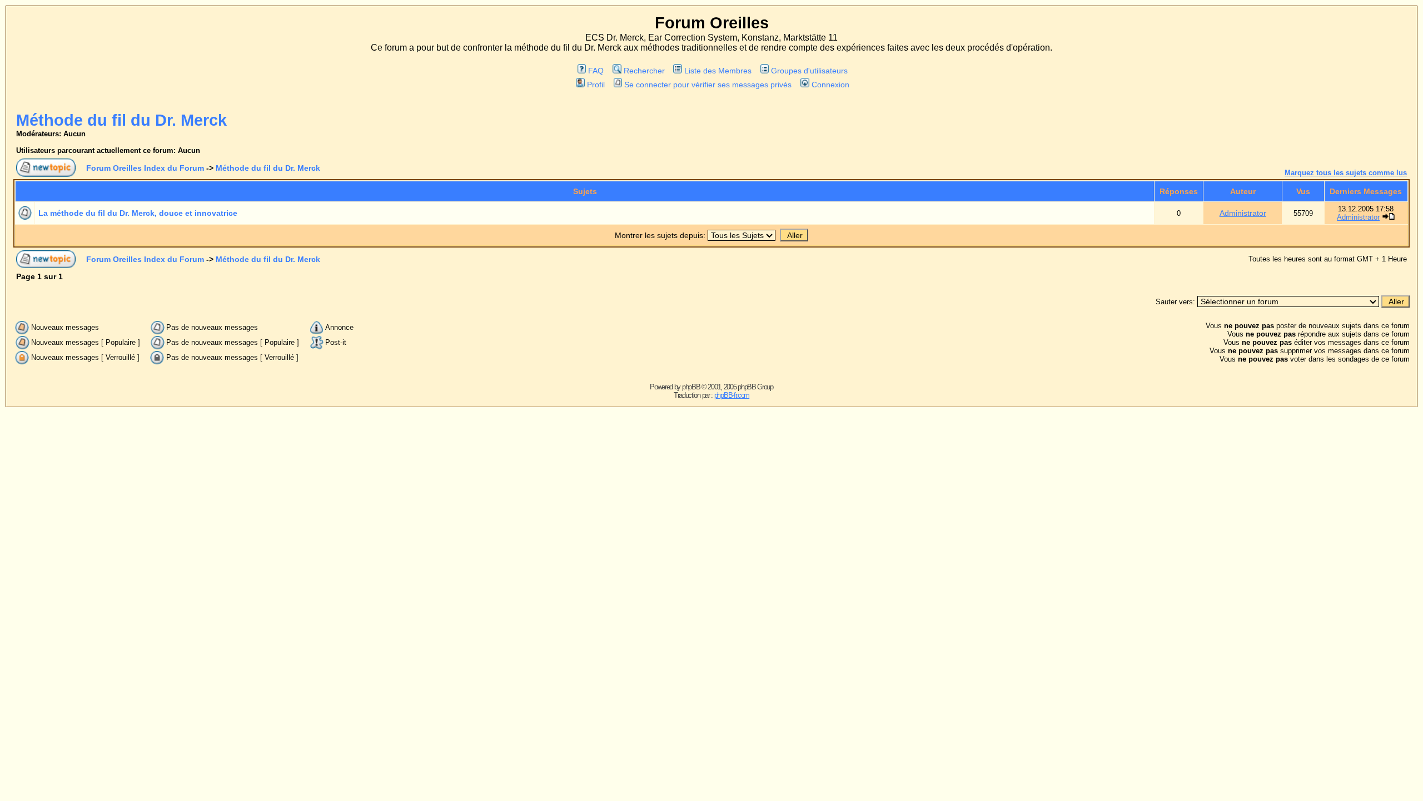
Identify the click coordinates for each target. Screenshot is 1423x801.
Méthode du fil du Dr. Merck (121, 120)
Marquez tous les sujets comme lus (1346, 173)
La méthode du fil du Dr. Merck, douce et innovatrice (137, 213)
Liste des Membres (718, 70)
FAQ (596, 70)
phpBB (691, 387)
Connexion (830, 84)
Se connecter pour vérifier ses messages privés (708, 84)
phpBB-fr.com (731, 395)
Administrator (1243, 213)
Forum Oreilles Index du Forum (145, 168)
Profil (595, 84)
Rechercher (644, 70)
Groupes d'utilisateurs (809, 70)
